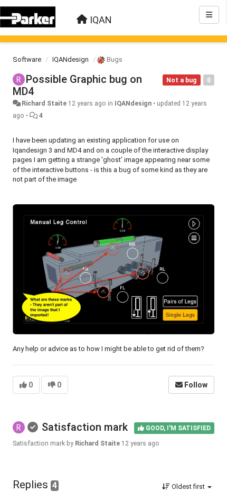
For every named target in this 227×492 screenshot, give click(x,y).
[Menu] (209, 15)
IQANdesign (70, 59)
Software (27, 59)
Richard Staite (44, 103)
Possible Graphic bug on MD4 (77, 85)
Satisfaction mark (85, 427)
